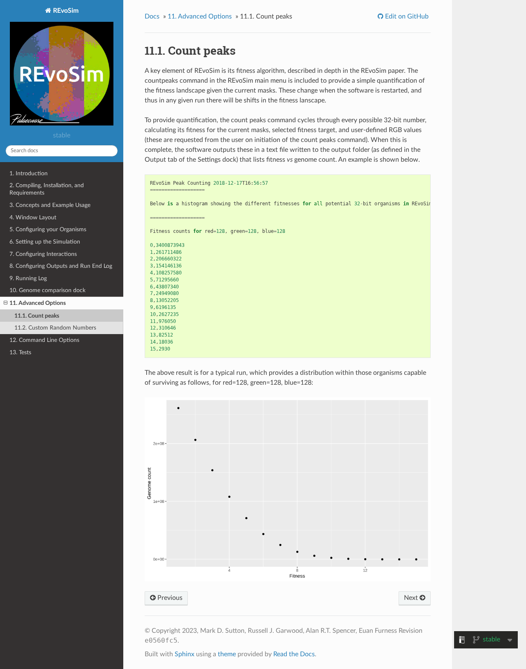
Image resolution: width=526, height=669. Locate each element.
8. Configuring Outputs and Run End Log (60, 266)
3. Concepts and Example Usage (49, 205)
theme (227, 654)
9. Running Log (28, 278)
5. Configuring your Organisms (47, 229)
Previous (169, 598)
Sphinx (184, 654)
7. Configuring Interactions (43, 254)
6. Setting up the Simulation (44, 242)
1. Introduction (28, 173)
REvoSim (64, 10)
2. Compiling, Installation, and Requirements (46, 189)
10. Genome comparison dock (47, 290)
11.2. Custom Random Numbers (55, 328)
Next (412, 598)
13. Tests (20, 352)
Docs (152, 16)
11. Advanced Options (37, 303)
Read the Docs (294, 654)
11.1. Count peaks (36, 316)
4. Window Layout (32, 217)
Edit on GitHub (406, 16)
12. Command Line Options (44, 340)
